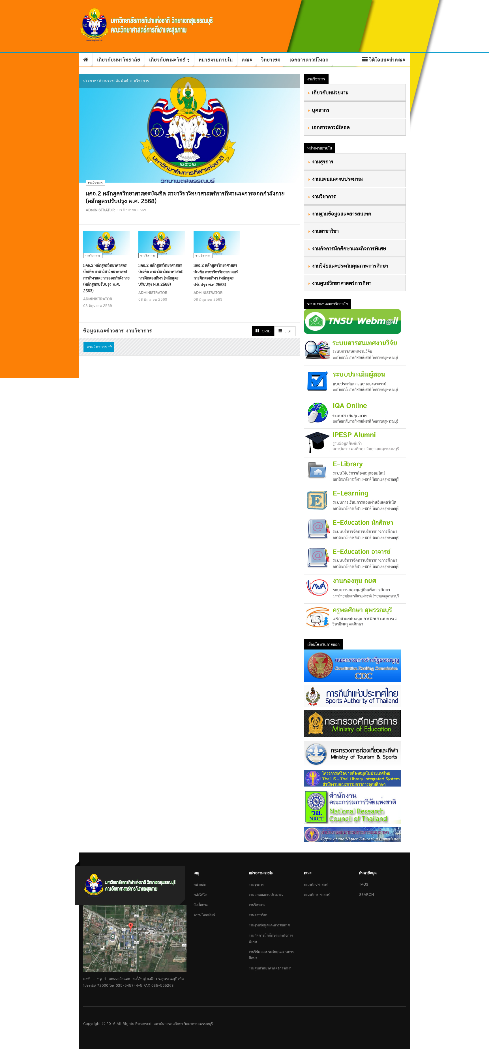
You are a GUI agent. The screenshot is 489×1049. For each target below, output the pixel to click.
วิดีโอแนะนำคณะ (387, 59)
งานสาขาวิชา (324, 231)
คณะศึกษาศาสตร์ (317, 895)
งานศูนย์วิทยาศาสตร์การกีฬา (341, 283)
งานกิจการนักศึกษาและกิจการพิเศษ (348, 248)
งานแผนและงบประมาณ (336, 178)
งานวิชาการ (97, 346)
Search (366, 895)
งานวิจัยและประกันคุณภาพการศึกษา (349, 265)
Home (86, 60)
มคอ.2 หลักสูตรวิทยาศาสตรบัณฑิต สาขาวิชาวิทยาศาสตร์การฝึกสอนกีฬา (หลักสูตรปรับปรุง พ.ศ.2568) (160, 275)
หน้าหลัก (200, 884)
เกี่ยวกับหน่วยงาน (329, 92)
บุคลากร (319, 110)
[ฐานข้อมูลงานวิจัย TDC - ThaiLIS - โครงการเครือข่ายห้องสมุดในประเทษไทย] (352, 778)
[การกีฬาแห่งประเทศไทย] (352, 695)
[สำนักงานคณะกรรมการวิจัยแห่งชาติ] (352, 806)
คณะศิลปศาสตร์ (316, 884)
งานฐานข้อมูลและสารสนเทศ (340, 213)
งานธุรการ (321, 161)
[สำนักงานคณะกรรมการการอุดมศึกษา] (352, 835)
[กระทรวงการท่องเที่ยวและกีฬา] (352, 753)
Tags (363, 884)
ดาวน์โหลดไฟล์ (204, 915)
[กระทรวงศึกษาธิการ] (352, 723)
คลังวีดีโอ (200, 895)
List (287, 331)
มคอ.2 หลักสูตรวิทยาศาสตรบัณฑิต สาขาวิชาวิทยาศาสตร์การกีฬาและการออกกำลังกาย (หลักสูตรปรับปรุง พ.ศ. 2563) (106, 278)
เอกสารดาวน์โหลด (309, 59)
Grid (266, 331)
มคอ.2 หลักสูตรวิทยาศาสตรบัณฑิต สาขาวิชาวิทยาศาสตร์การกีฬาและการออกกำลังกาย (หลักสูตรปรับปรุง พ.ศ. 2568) (185, 197)
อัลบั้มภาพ (201, 905)
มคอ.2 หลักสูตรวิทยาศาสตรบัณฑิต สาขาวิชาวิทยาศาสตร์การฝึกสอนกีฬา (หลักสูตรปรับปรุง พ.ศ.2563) (216, 275)
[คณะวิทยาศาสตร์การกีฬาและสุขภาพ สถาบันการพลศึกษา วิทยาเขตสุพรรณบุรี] (148, 25)
